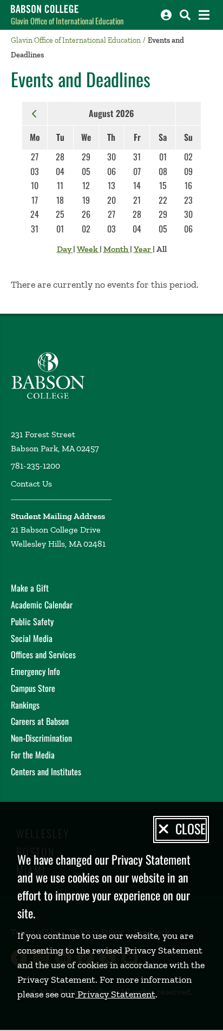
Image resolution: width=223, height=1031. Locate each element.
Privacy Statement (115, 994)
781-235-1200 (35, 466)
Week (88, 249)
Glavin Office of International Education (67, 21)
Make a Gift (30, 587)
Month (116, 249)
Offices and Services (43, 654)
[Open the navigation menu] (204, 15)
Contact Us (31, 483)
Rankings (25, 704)
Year (143, 249)
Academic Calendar (42, 604)
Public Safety (32, 621)
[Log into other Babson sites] (166, 15)
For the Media (33, 754)
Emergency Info (35, 671)
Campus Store (33, 688)
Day (65, 249)
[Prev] (34, 113)
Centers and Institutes (46, 771)
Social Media (32, 638)
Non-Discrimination (41, 737)
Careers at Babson (40, 721)
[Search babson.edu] (185, 15)
